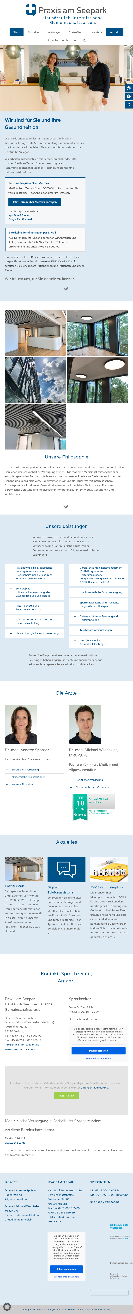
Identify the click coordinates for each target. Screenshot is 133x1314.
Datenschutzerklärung (94, 1087)
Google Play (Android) (20, 219)
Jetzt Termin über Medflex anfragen (35, 202)
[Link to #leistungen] (66, 507)
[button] (84, 40)
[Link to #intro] (66, 289)
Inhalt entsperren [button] (98, 1050)
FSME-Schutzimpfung (107, 887)
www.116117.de (15, 1142)
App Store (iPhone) (18, 215)
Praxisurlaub (14, 886)
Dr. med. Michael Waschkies (98, 801)
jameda (125, 1238)
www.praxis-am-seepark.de (22, 1049)
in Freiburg (118, 1276)
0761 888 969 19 (64, 1212)
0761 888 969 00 (69, 1208)
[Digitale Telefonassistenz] (66, 870)
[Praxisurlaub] (24, 869)
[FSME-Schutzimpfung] (109, 870)
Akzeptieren (66, 1095)
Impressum (82, 1309)
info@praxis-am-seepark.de (22, 1044)
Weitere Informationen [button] (98, 1058)
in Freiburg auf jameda (99, 812)
